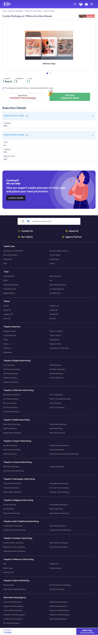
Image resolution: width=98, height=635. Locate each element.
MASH (5, 280)
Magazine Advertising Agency (13, 606)
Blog (4, 306)
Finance (6, 344)
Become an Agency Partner (59, 251)
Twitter (5, 310)
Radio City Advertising (57, 433)
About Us (73, 231)
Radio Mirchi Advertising (11, 424)
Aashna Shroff (8, 572)
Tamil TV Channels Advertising (60, 399)
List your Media (55, 255)
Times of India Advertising (12, 483)
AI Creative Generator (57, 289)
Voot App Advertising (10, 373)
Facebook (53, 306)
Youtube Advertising (56, 373)
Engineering (7, 352)
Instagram (6, 314)
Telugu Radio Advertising (58, 424)
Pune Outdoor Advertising (58, 547)
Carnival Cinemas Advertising (13, 471)
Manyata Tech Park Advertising (60, 530)
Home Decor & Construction (59, 348)
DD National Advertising (11, 395)
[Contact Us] (81, 5)
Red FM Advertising (10, 428)
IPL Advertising (8, 585)
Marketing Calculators (11, 284)
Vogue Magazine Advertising (59, 513)
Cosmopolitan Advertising (58, 505)
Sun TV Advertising (56, 395)
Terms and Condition (10, 255)
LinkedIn (52, 310)
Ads (51, 280)
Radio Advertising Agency (58, 606)
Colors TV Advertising (57, 407)
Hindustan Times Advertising (59, 492)
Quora (5, 318)
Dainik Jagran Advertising (12, 492)
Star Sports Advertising (11, 411)
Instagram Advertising (11, 382)
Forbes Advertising (9, 505)
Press (51, 318)
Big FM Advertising (56, 428)
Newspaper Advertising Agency (14, 614)
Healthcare (7, 348)
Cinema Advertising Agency (12, 610)
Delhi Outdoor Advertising (59, 543)
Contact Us (27, 231)
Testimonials (7, 259)
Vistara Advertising (9, 454)
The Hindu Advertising (11, 488)
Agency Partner (73, 236)
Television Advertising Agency (60, 614)
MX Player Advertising (57, 369)
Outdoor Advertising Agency (13, 619)
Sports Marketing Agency (58, 619)
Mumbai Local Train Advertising (14, 530)
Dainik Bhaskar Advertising (59, 483)
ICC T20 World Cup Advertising (60, 585)
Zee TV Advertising (9, 403)
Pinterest (53, 314)
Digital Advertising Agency (59, 602)
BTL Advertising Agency (11, 623)
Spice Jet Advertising (57, 450)
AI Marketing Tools (9, 289)
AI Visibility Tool (55, 293)
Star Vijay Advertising (10, 399)
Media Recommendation (58, 284)
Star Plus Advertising (10, 407)
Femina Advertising (56, 509)
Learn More (15, 198)
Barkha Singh (8, 568)
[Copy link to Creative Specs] (27, 116)
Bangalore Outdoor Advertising (14, 547)
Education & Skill (55, 344)
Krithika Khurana (55, 568)
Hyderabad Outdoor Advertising (14, 551)
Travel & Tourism (55, 335)
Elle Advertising (8, 509)
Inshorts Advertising (56, 378)
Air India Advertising (10, 445)
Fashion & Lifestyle (56, 331)
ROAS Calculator (55, 276)
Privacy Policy (54, 259)
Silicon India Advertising (11, 513)
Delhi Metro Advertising (58, 526)
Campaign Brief (8, 276)
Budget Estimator (9, 293)
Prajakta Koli (54, 564)
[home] (6, 5)
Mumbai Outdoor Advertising (13, 543)
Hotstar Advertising (10, 378)
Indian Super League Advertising (14, 589)
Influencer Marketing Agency (59, 610)
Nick (4, 564)
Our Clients (27, 236)
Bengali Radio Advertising (12, 433)
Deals (5, 263)
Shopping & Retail (9, 331)
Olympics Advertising (57, 589)
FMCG (5, 339)
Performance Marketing (11, 369)
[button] (49, 116)
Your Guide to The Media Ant (13, 251)
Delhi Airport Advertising (11, 450)
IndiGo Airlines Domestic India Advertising (64, 454)
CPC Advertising (8, 365)
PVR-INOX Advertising (11, 467)
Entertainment (54, 339)
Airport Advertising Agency (12, 602)
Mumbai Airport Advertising (59, 445)
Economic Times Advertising (59, 488)
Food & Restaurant (9, 335)
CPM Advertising (55, 365)
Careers (52, 263)
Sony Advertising (55, 403)
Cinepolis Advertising (57, 467)
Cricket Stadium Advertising (12, 526)
